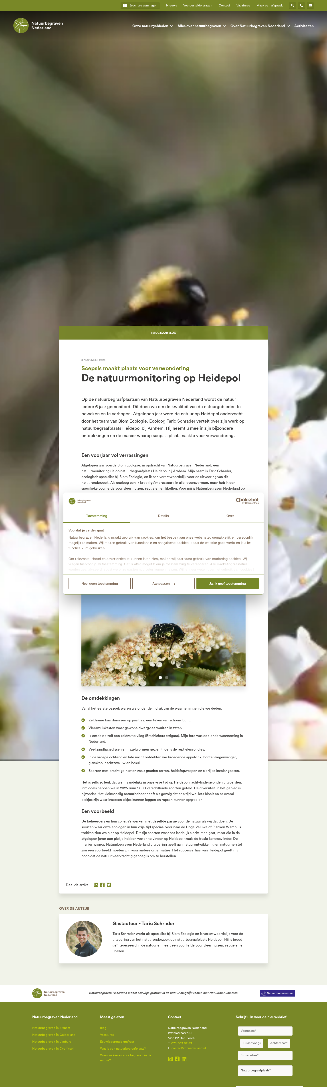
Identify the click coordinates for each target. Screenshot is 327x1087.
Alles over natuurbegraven (199, 26)
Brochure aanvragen (143, 5)
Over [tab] (230, 516)
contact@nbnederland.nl (189, 1048)
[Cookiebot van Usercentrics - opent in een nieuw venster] (239, 501)
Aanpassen (161, 583)
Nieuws (171, 5)
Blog (103, 1028)
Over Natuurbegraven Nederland (257, 26)
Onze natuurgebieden (150, 26)
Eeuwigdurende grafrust (117, 1041)
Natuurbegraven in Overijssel (53, 1048)
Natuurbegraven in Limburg (51, 1041)
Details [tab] (163, 516)
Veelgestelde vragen (197, 5)
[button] (160, 677)
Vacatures (243, 5)
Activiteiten (304, 26)
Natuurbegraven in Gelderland (53, 1034)
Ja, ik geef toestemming (227, 583)
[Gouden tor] (163, 631)
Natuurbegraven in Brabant (51, 1028)
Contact (224, 5)
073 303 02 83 (181, 1043)
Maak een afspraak (269, 5)
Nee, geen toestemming (99, 583)
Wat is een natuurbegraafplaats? (123, 1048)
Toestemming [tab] (96, 516)
